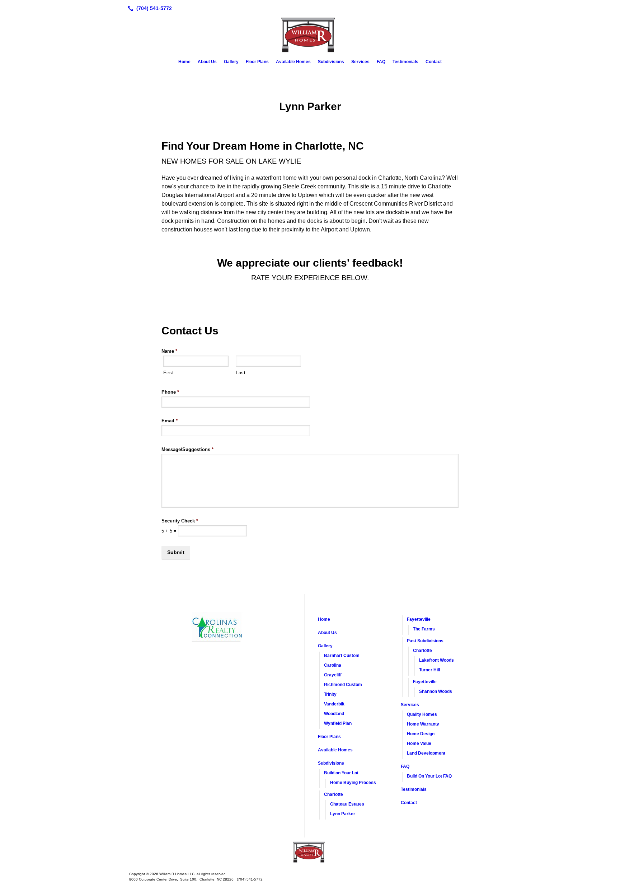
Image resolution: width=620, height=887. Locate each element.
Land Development (426, 753)
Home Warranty (423, 724)
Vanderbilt (334, 704)
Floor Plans (257, 61)
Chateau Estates (347, 804)
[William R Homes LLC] (310, 852)
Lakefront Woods (436, 660)
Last (241, 372)
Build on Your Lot (341, 772)
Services (360, 61)
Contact (434, 61)
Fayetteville (419, 619)
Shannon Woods (435, 691)
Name (169, 351)
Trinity (330, 694)
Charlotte (333, 794)
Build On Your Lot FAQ (429, 776)
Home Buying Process (353, 782)
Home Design (421, 733)
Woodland (334, 713)
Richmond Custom (343, 684)
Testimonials (405, 61)
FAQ (381, 61)
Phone (170, 392)
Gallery (231, 61)
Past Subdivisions (425, 640)
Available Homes (293, 61)
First (168, 372)
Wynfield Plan (338, 723)
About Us (207, 61)
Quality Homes (422, 714)
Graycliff (333, 674)
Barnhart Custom (342, 655)
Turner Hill (429, 669)
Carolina (332, 665)
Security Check (179, 520)
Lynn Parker (342, 813)
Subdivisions (331, 61)
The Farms (424, 629)
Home (184, 61)
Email (169, 420)
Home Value (419, 743)
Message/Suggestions (187, 449)
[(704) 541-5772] (148, 8)
